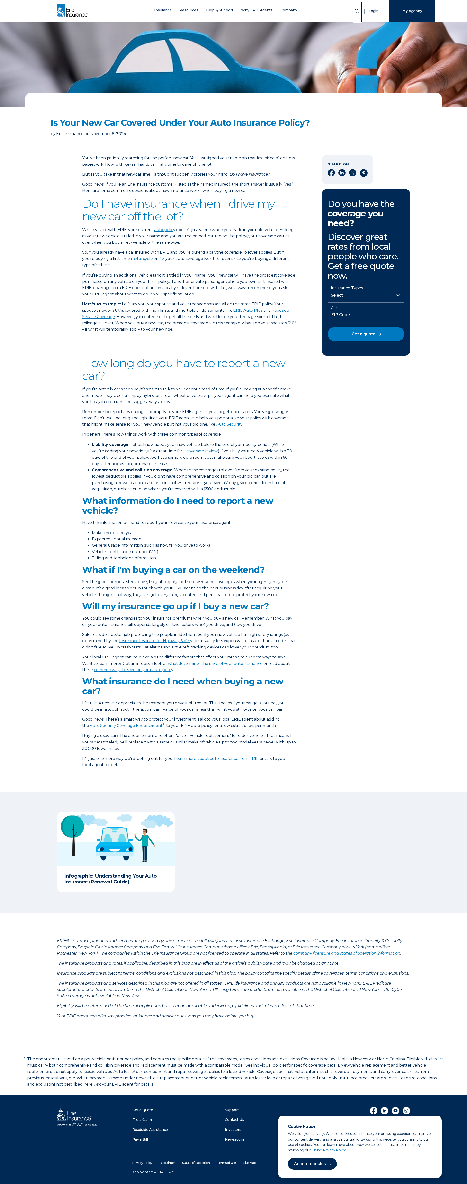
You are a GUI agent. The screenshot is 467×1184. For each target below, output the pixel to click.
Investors (233, 1129)
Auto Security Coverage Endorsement (126, 725)
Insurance (163, 10)
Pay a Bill (140, 1139)
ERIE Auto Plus (247, 310)
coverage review (201, 451)
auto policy (164, 229)
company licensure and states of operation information (346, 953)
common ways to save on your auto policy (133, 669)
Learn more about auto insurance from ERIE (216, 758)
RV (161, 258)
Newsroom (234, 1139)
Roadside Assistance (150, 1129)
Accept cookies (310, 1163)
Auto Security (229, 424)
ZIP (334, 308)
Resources (189, 10)
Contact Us (234, 1119)
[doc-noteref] (164, 725)
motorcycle (142, 258)
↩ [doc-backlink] (441, 1059)
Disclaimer (167, 1163)
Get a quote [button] (364, 334)
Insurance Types (347, 288)
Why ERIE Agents (257, 10)
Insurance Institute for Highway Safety (155, 641)
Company (288, 10)
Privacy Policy (142, 1163)
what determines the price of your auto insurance (215, 663)
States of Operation (196, 1163)
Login (373, 11)
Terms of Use (226, 1163)
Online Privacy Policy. (329, 1150)
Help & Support (219, 10)
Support (232, 1110)
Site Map (249, 1163)
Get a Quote (142, 1110)
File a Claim (142, 1119)
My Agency (412, 11)
